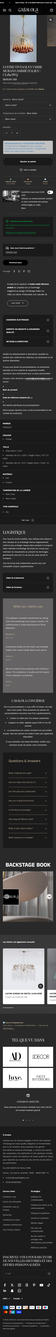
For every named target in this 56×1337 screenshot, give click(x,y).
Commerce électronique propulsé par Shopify (33, 1320)
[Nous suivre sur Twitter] (12, 1285)
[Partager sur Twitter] (19, 271)
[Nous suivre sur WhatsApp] (19, 1291)
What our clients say (28, 606)
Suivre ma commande (12, 1201)
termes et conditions (40, 1218)
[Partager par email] (28, 271)
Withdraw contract (39, 1247)
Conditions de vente (11, 1219)
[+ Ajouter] (40, 986)
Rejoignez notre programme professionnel (21, 232)
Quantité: (7, 127)
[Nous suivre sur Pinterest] (34, 1285)
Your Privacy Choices (11, 1229)
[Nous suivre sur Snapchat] (12, 1291)
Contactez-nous (11, 252)
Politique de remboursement (13, 1323)
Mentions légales (9, 1328)
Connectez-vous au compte (11, 1208)
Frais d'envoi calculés (20, 83)
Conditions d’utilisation (11, 1326)
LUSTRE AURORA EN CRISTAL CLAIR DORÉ (23, 993)
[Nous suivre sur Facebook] (5, 1285)
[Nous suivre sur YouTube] (41, 1285)
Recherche (7, 1215)
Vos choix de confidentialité (37, 1230)
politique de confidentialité (37, 1198)
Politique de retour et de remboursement (41, 1207)
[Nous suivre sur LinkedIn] (5, 1291)
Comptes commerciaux (12, 1224)
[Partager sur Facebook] (14, 271)
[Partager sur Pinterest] (24, 271)
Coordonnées (44, 1326)
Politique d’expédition (29, 1326)
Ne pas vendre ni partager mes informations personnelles (42, 1239)
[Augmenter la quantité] (17, 133)
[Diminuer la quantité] (6, 133)
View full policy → (9, 1028)
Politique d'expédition (40, 1213)
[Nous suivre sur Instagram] (19, 1285)
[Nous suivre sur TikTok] (49, 1285)
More (23, 208)
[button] (28, 170)
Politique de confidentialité (36, 1323)
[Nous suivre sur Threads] (27, 1285)
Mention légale (37, 1223)
